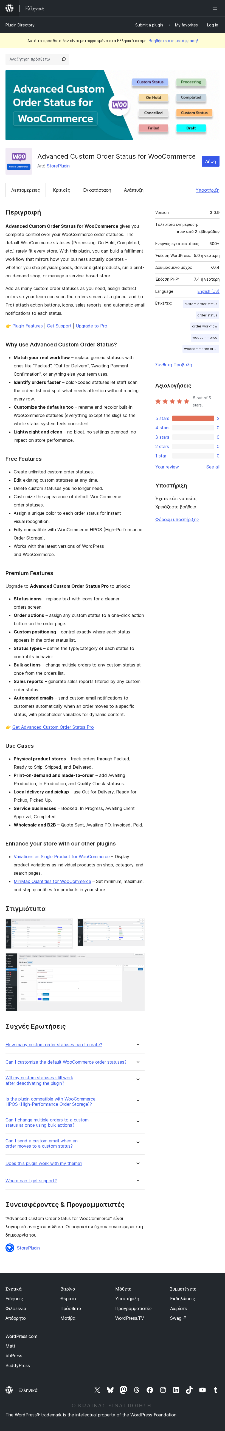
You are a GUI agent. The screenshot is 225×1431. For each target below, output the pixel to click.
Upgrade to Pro (91, 326)
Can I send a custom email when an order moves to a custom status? (41, 1143)
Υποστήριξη (208, 190)
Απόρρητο (15, 1318)
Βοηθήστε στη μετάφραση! (173, 40)
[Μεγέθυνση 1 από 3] (65, 926)
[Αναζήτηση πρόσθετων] (63, 59)
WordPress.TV (129, 1318)
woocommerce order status (201, 349)
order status (207, 315)
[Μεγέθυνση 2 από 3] (137, 926)
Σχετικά (13, 1289)
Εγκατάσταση (97, 190)
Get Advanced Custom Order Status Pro (53, 727)
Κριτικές (61, 190)
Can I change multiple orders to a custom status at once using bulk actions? (47, 1122)
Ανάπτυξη (134, 190)
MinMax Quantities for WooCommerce (52, 881)
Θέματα (68, 1298)
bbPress (13, 1355)
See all (213, 467)
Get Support (59, 326)
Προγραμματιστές (133, 1308)
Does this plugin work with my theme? (43, 1163)
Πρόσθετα (70, 1308)
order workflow (204, 326)
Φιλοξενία (15, 1308)
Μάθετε (123, 1289)
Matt (10, 1346)
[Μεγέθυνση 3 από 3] (137, 960)
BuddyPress (17, 1365)
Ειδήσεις (14, 1298)
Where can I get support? (31, 1180)
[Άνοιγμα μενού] (216, 8)
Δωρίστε (178, 1308)
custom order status (200, 304)
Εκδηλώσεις (182, 1298)
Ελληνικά (28, 1390)
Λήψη (210, 161)
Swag (178, 1318)
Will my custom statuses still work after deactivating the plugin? (39, 1080)
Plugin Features (27, 326)
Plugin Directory (20, 25)
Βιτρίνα (67, 1289)
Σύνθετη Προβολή (173, 364)
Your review (167, 467)
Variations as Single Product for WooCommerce (62, 856)
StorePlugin (58, 166)
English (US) (209, 291)
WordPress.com (21, 1336)
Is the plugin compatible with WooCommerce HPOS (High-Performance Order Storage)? (50, 1101)
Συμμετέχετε (183, 1289)
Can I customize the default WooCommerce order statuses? (65, 1062)
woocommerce (204, 337)
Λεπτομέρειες (25, 190)
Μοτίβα (67, 1318)
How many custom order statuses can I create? (53, 1044)
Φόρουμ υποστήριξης (177, 519)
